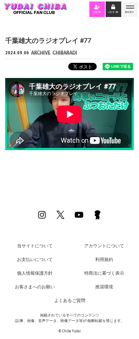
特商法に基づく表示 (104, 273)
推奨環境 (104, 287)
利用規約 (104, 259)
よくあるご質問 (69, 300)
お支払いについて (35, 259)
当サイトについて (35, 246)
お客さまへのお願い (35, 287)
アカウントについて (104, 246)
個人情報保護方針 (35, 273)
